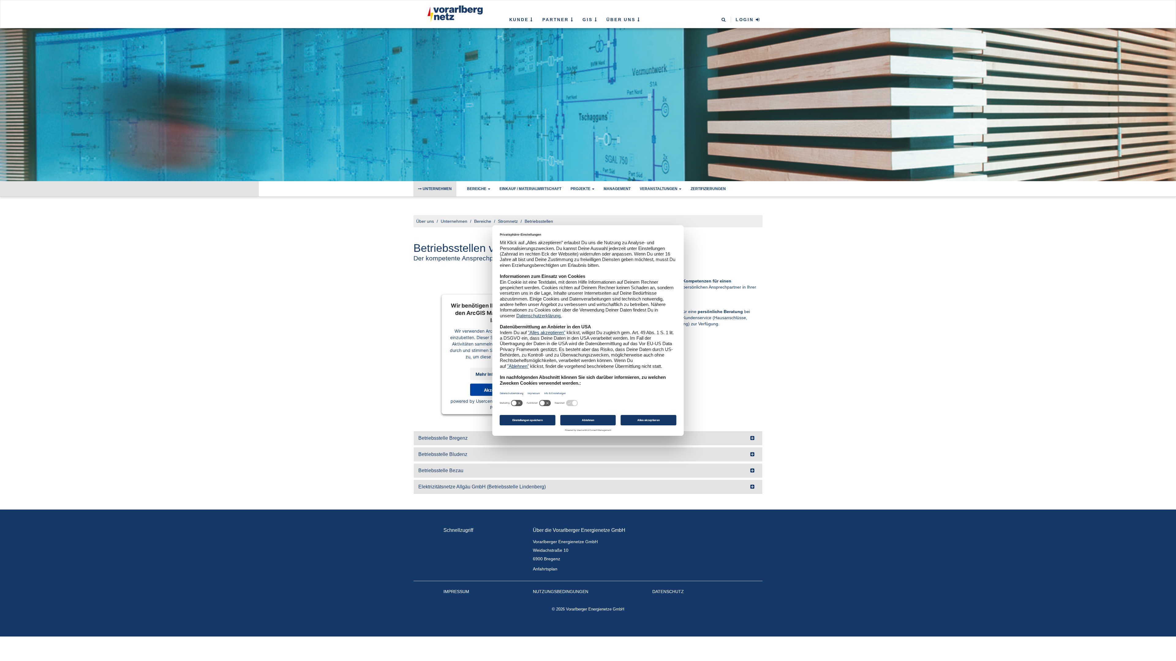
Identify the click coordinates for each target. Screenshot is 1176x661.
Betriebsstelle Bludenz (442, 454)
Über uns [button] (621, 19)
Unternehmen (437, 189)
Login (746, 19)
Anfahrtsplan (545, 568)
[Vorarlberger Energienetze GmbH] (453, 14)
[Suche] (724, 20)
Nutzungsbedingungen (560, 591)
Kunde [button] (520, 19)
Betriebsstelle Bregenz (443, 438)
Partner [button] (556, 19)
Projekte (581, 189)
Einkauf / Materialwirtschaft (530, 189)
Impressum (456, 591)
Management (617, 189)
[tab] (588, 438)
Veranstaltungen (659, 189)
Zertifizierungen (708, 189)
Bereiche (477, 189)
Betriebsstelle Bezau (440, 470)
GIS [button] (588, 19)
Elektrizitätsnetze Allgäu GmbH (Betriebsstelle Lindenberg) (482, 486)
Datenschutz (668, 591)
